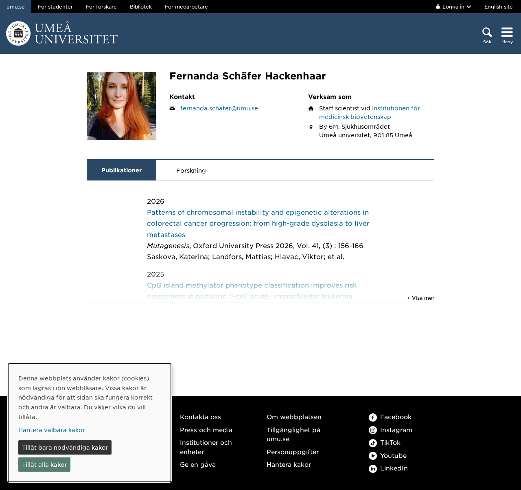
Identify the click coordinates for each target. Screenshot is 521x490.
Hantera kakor (289, 464)
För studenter (55, 6)
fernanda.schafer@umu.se (219, 108)
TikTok (390, 442)
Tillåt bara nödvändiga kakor (65, 447)
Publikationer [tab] (121, 170)
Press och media (206, 429)
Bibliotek (141, 6)
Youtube (393, 455)
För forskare (101, 6)
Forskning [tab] (191, 170)
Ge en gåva (198, 464)
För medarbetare (186, 6)
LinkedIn (394, 468)
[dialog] (89, 422)
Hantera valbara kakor (51, 429)
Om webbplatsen (294, 416)
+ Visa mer (420, 297)
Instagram (396, 429)
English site (498, 6)
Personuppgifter (293, 451)
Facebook (396, 416)
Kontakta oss (200, 416)
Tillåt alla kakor (44, 464)
